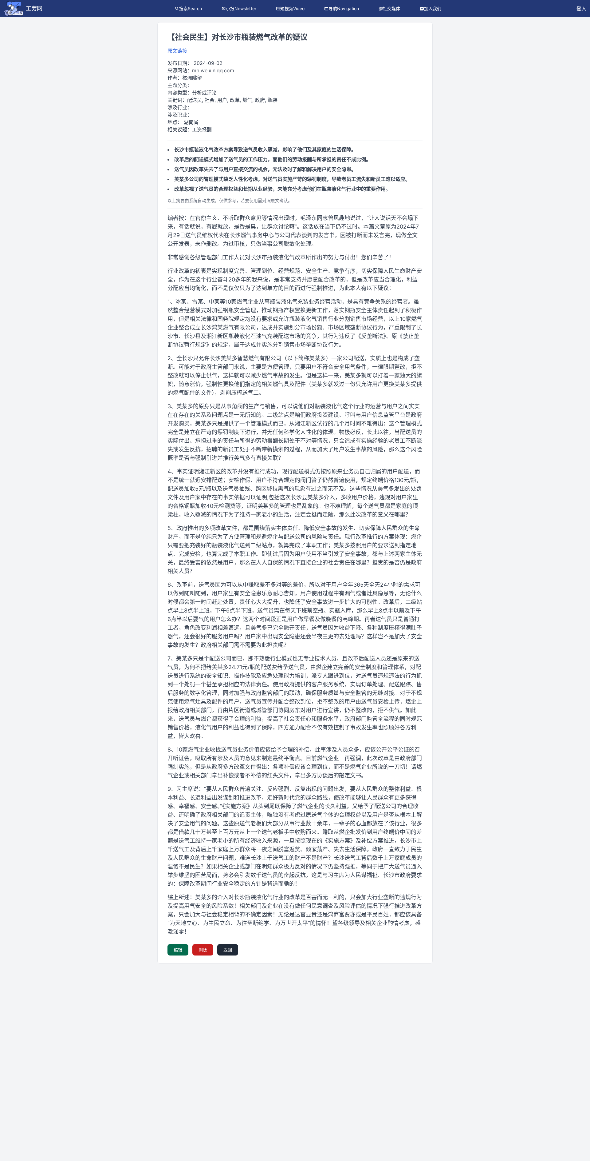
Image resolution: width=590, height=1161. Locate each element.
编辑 (178, 949)
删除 (203, 949)
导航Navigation (343, 8)
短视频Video (292, 8)
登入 (581, 9)
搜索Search (190, 8)
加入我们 (432, 8)
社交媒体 (391, 8)
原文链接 (177, 51)
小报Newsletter (241, 8)
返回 (227, 949)
